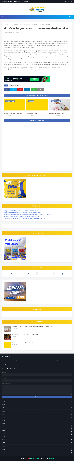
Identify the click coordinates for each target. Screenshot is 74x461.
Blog (22, 361)
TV (12, 364)
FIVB (41, 361)
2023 (37, 411)
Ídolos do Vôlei (20, 364)
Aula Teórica (15, 361)
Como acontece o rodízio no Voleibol (23, 343)
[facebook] (62, 1)
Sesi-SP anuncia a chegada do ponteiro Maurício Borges (58, 113)
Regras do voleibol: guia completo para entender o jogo (21, 216)
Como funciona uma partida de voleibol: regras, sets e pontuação (24, 218)
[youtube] (62, 273)
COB (32, 361)
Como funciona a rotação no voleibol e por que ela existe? (22, 213)
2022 (37, 414)
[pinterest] (71, 1)
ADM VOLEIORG (9, 32)
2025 (37, 405)
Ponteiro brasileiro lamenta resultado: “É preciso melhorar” (13, 113)
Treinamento (17, 1)
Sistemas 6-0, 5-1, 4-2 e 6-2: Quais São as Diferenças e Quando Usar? (32, 326)
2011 (37, 449)
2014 (37, 440)
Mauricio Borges (16, 24)
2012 (37, 446)
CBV (27, 361)
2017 (37, 430)
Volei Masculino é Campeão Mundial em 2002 (25, 335)
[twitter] (65, 1)
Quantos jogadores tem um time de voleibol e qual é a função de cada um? (28, 215)
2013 (37, 443)
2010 (37, 452)
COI (37, 361)
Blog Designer (35, 458)
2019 (37, 424)
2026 (37, 401)
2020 (37, 420)
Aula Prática (6, 361)
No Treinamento (66, 361)
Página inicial (7, 24)
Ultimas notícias (7, 1)
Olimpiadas (6, 364)
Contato (25, 1)
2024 (37, 408)
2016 (37, 433)
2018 (37, 427)
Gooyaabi (51, 458)
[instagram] (68, 1)
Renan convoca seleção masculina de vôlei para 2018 (36, 113)
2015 (37, 436)
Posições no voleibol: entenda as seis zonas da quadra (21, 211)
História (57, 361)
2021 (37, 417)
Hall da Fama (49, 361)
